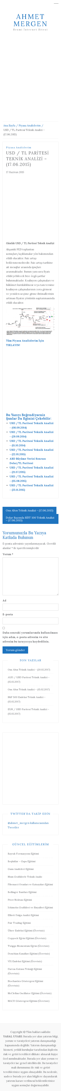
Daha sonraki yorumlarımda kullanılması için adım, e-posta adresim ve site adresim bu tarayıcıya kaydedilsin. (30, 637)
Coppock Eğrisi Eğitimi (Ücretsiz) (27, 938)
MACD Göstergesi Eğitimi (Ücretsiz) (28, 1000)
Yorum (8, 554)
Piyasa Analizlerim (18, 147)
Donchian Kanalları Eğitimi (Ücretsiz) (29, 953)
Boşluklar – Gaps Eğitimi (21, 861)
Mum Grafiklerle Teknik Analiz (25, 876)
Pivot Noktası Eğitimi (20, 899)
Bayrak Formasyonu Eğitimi (23, 853)
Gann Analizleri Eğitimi (21, 869)
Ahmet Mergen (30, 20)
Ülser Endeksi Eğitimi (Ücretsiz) (26, 930)
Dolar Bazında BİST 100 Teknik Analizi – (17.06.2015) (30, 519)
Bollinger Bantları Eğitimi (22, 892)
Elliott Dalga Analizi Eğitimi (23, 915)
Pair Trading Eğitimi (19, 922)
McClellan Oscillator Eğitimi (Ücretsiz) (30, 993)
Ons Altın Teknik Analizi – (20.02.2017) (29, 669)
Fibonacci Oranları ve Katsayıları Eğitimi (30, 884)
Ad (4, 600)
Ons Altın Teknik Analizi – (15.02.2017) (29, 689)
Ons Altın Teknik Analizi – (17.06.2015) (29, 510)
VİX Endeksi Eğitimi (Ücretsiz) (25, 961)
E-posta (8, 614)
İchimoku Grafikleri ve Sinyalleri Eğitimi (30, 907)
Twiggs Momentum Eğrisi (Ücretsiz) (28, 945)
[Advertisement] (30, 80)
